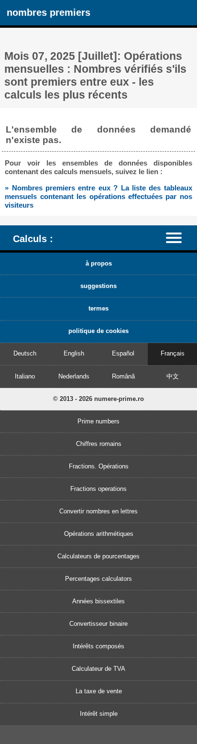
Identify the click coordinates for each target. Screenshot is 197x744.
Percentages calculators (98, 578)
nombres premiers (48, 12)
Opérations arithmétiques (98, 533)
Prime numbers (98, 421)
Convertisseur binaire (98, 623)
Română (123, 376)
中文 (172, 376)
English (74, 353)
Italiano (25, 376)
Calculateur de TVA (98, 668)
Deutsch (24, 353)
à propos (99, 263)
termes (98, 308)
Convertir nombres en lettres (98, 511)
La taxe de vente (99, 691)
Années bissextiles (98, 601)
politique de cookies (98, 330)
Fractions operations (98, 488)
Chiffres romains (98, 443)
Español (123, 353)
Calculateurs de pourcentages (98, 556)
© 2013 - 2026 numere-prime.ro (98, 398)
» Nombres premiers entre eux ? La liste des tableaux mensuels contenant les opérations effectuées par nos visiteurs (98, 196)
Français (173, 353)
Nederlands (73, 376)
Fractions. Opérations (99, 466)
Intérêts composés (98, 646)
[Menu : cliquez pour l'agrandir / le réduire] (178, 237)
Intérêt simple (99, 713)
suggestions (98, 285)
